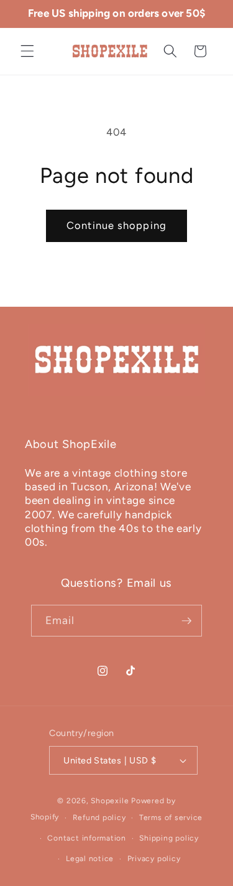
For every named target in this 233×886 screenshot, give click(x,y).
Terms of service (171, 817)
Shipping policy (169, 838)
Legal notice (90, 858)
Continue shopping (116, 225)
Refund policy (99, 817)
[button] (27, 51)
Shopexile (110, 800)
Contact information (86, 838)
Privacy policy (154, 858)
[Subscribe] (186, 621)
